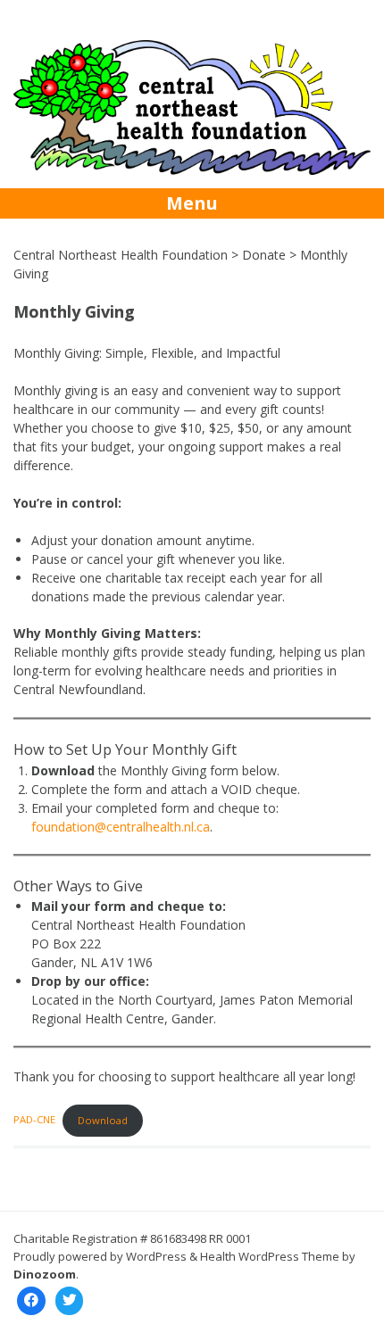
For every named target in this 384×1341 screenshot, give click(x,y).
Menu (192, 203)
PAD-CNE (34, 1120)
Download (103, 1120)
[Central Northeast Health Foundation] (192, 169)
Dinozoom (44, 1274)
